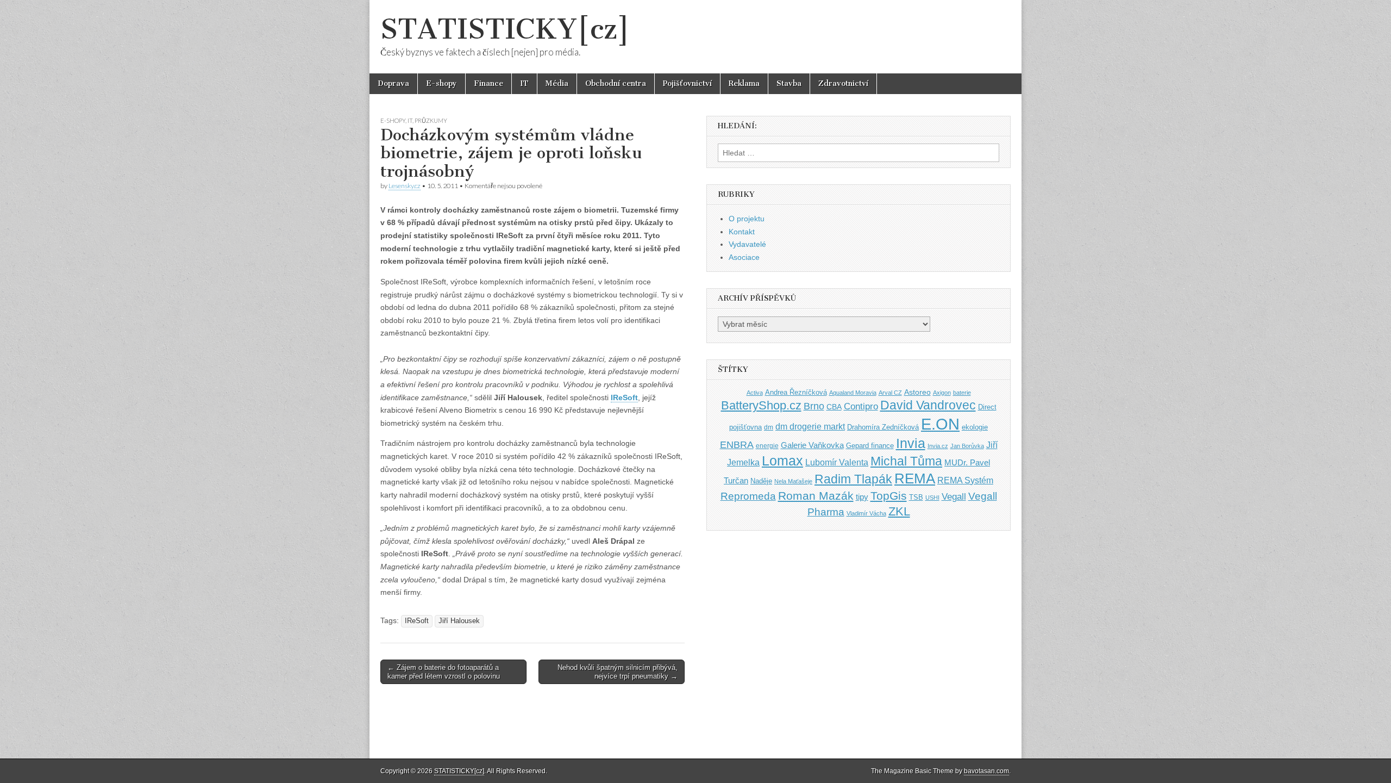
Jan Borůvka (967, 446)
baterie (962, 392)
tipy (862, 496)
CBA (834, 407)
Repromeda (748, 496)
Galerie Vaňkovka (812, 445)
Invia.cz (938, 446)
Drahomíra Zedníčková (883, 427)
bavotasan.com (986, 771)
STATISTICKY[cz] (505, 29)
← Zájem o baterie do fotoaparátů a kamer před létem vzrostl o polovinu (443, 671)
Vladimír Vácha (866, 513)
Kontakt (742, 231)
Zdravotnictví (843, 83)
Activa (755, 392)
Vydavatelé (747, 244)
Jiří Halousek (459, 621)
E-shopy (441, 83)
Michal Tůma (906, 461)
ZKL (899, 511)
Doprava (393, 83)
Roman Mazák (816, 495)
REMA (914, 478)
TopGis (888, 495)
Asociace (744, 257)
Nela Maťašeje (793, 481)
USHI (932, 497)
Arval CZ (890, 392)
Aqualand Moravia (852, 392)
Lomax (782, 460)
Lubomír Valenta (836, 462)
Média (557, 83)
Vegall (954, 497)
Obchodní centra (615, 83)
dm (768, 427)
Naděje (761, 481)
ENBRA (737, 444)
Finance (488, 83)
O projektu (747, 218)
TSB (916, 497)
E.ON (940, 424)
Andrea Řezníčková (796, 392)
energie (767, 446)
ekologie (975, 427)
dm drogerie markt (810, 426)
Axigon (942, 392)
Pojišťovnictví (687, 83)
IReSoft (417, 621)
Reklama (744, 83)
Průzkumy (431, 120)
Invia (910, 443)
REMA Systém (965, 480)
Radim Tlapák (853, 479)
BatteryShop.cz (761, 405)
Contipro (861, 406)
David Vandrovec (928, 405)
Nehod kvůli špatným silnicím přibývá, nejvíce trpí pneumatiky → (617, 671)
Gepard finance (870, 446)
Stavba (788, 83)
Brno (814, 406)
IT (524, 83)
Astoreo (917, 392)
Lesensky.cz (405, 186)
